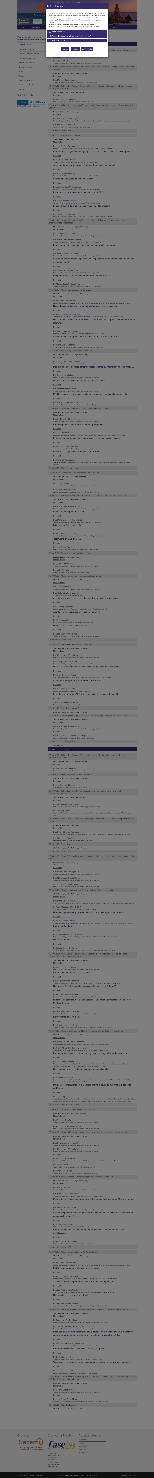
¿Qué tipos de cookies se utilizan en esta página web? (70, 36)
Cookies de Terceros (57, 40)
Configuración (87, 49)
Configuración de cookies (92, 26)
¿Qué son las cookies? (57, 32)
